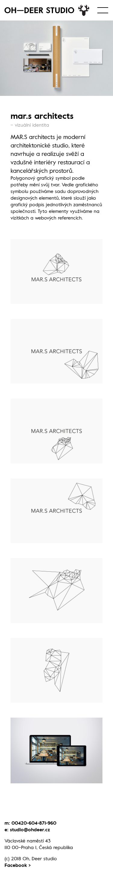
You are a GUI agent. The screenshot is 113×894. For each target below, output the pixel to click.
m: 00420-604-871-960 (30, 822)
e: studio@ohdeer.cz (27, 829)
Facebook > (18, 865)
